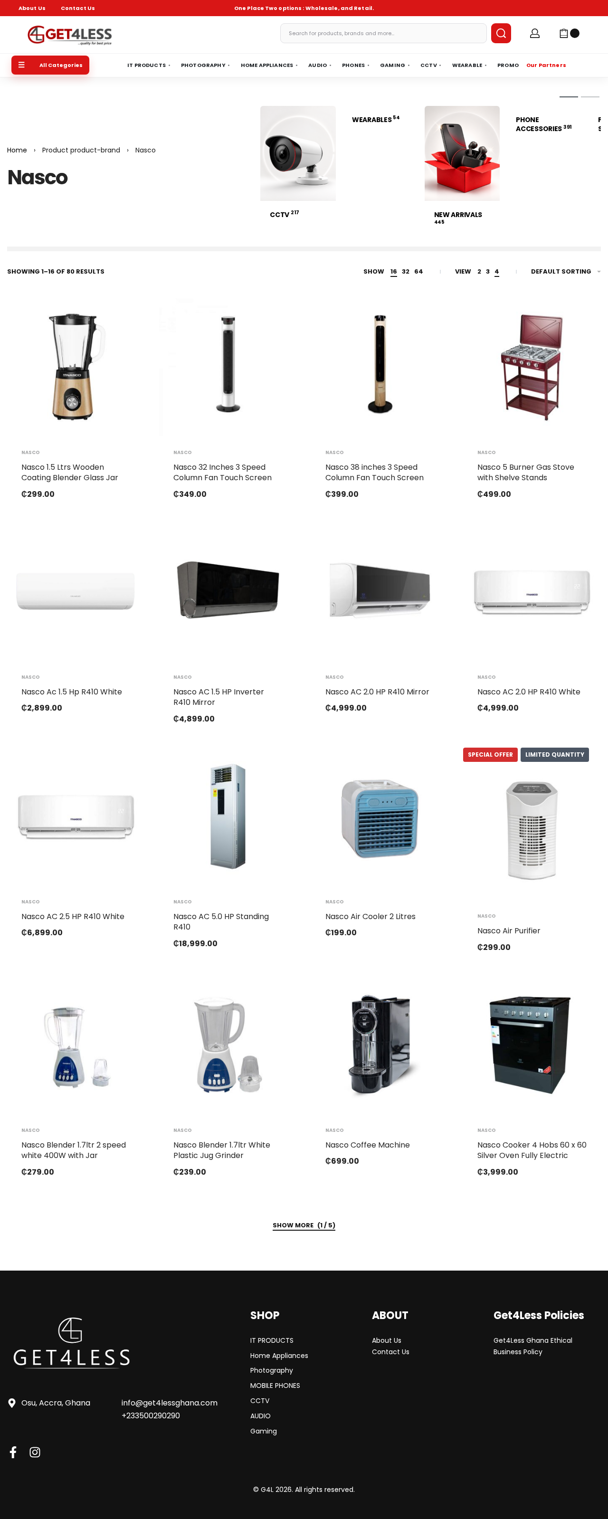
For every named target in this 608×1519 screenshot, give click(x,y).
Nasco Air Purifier (509, 930)
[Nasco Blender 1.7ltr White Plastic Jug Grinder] (228, 1045)
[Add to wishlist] (122, 321)
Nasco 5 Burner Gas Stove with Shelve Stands (525, 472)
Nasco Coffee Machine (367, 1144)
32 (405, 271)
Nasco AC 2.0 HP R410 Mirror (377, 691)
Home (17, 150)
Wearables (376, 119)
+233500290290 (151, 1415)
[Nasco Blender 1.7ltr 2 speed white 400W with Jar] (76, 1045)
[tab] (569, 96)
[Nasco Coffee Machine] (380, 1045)
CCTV (284, 214)
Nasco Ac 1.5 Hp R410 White (71, 691)
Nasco (30, 452)
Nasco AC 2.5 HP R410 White (72, 916)
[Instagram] (35, 1452)
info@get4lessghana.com (170, 1402)
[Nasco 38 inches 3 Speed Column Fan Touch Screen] (380, 367)
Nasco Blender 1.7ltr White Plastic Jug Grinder (221, 1150)
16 (393, 271)
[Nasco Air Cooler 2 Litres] (380, 816)
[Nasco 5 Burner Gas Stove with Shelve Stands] (532, 367)
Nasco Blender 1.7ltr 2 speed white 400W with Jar (73, 1150)
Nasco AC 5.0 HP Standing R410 (221, 921)
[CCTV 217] (298, 152)
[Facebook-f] (13, 1452)
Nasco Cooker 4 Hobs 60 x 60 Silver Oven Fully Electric (532, 1150)
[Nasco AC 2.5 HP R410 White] (76, 816)
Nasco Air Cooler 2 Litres (370, 916)
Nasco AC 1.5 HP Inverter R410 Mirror (218, 697)
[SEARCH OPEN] (501, 33)
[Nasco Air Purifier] (532, 831)
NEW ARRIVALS (458, 218)
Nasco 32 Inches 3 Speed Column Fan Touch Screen (222, 472)
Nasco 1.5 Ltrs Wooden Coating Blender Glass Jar (69, 472)
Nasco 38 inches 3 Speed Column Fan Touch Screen (374, 472)
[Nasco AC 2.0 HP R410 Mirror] (380, 592)
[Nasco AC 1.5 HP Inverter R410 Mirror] (228, 592)
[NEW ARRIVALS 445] (462, 152)
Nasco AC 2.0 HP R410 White (528, 691)
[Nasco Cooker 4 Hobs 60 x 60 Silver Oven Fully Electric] (532, 1045)
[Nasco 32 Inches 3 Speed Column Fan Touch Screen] (228, 367)
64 (418, 271)
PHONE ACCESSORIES (544, 124)
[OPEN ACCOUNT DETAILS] (535, 33)
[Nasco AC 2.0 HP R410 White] (532, 592)
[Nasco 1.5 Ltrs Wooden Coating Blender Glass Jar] (76, 367)
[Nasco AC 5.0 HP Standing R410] (228, 816)
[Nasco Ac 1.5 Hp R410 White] (76, 592)
